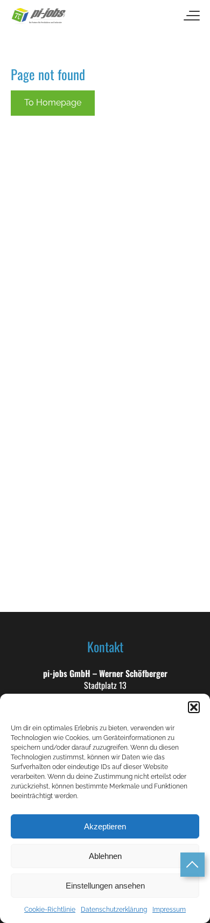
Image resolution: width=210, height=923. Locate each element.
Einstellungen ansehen (105, 885)
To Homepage (52, 102)
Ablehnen (105, 856)
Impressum (169, 909)
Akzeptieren (105, 826)
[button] (193, 707)
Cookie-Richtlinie (49, 909)
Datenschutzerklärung (114, 909)
